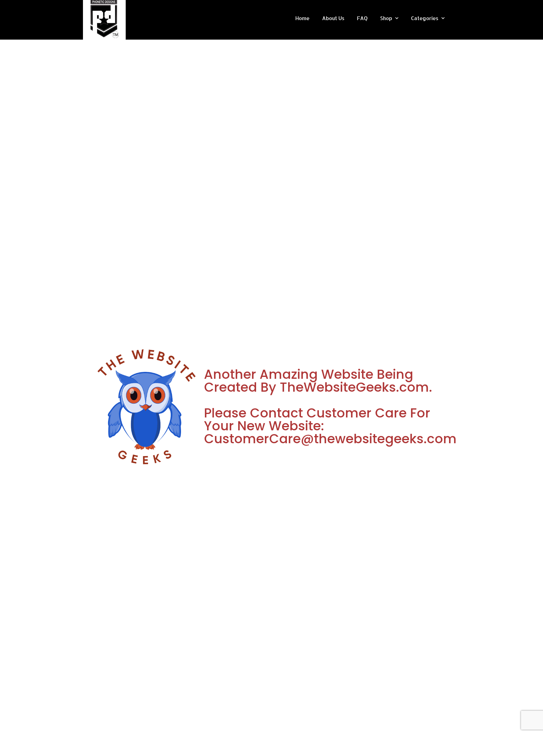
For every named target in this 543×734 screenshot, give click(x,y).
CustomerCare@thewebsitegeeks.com (330, 439)
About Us (333, 18)
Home (302, 18)
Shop (386, 18)
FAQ (362, 18)
